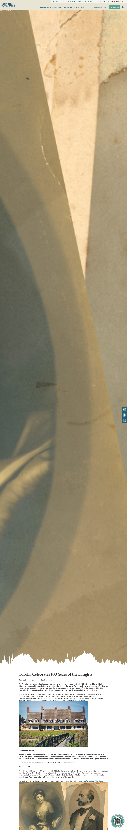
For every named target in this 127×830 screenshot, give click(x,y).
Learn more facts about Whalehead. (90, 781)
